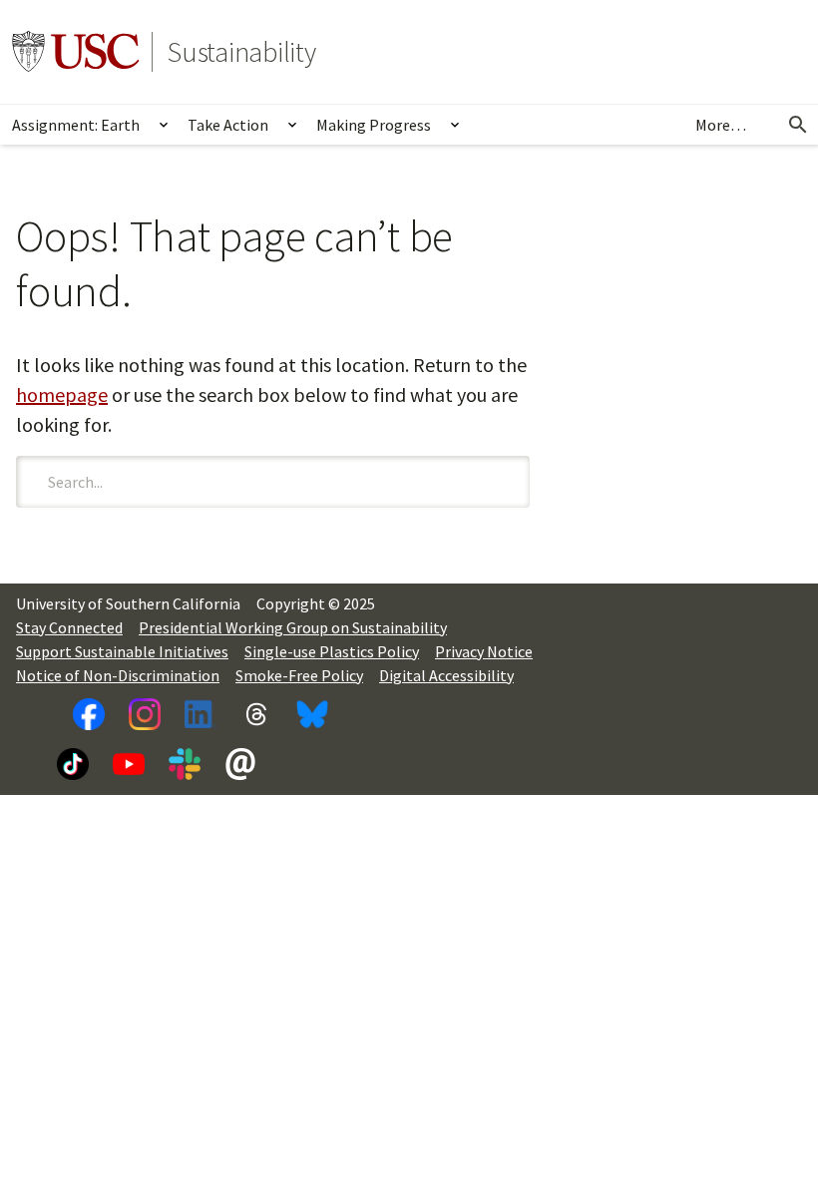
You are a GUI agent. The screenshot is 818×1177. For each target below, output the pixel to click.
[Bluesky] (312, 714)
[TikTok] (73, 764)
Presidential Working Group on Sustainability (293, 627)
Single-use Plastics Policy (331, 651)
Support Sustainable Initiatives (122, 651)
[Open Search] (798, 125)
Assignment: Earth (76, 125)
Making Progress (373, 125)
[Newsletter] (240, 764)
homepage (62, 394)
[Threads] (256, 714)
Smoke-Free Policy (299, 675)
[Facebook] (89, 714)
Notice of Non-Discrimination (117, 675)
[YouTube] (129, 764)
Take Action (228, 125)
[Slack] (184, 764)
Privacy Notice (484, 651)
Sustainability (242, 52)
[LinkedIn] (200, 714)
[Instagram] (145, 714)
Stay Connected (69, 627)
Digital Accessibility (446, 675)
